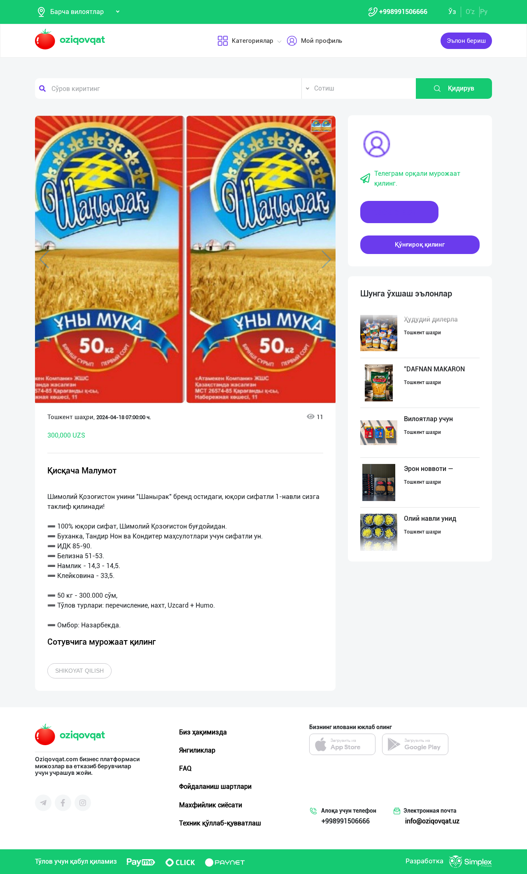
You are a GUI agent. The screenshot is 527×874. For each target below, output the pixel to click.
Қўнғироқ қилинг (420, 244)
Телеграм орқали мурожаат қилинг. (417, 178)
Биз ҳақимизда (203, 732)
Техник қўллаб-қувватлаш (220, 823)
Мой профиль (321, 40)
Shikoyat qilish (79, 670)
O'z (470, 12)
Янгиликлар (197, 750)
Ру (483, 12)
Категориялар (252, 40)
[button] (321, 125)
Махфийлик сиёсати (210, 805)
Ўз (452, 12)
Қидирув (461, 88)
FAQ (185, 768)
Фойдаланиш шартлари (215, 786)
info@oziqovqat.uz (432, 821)
